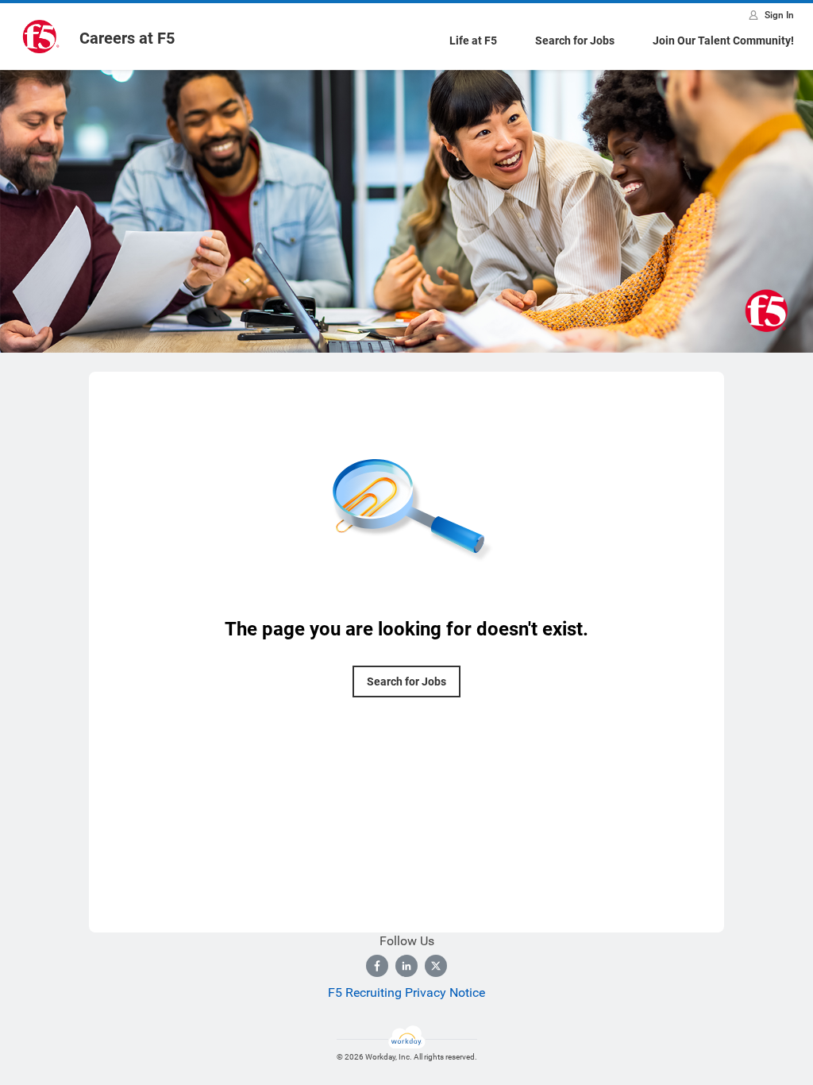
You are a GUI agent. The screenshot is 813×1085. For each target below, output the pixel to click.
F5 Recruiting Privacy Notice (406, 992)
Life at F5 (473, 40)
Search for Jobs (575, 40)
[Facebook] (377, 966)
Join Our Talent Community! (723, 40)
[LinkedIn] (406, 966)
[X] (436, 966)
